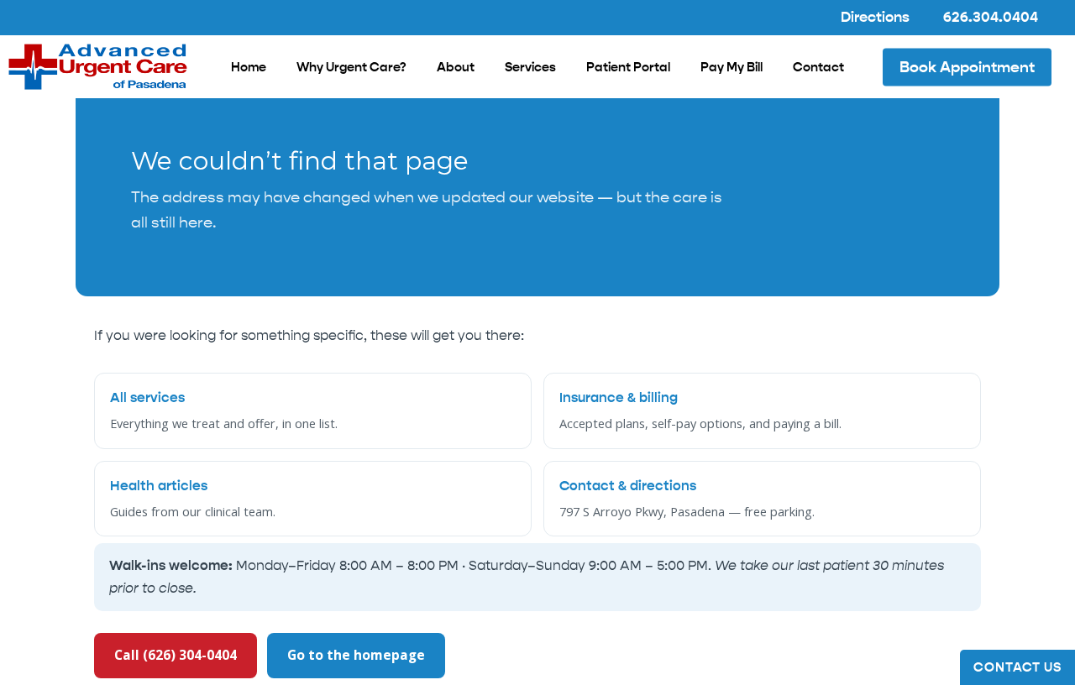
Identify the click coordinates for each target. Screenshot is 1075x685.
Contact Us (1017, 667)
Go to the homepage (356, 655)
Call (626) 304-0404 (175, 655)
